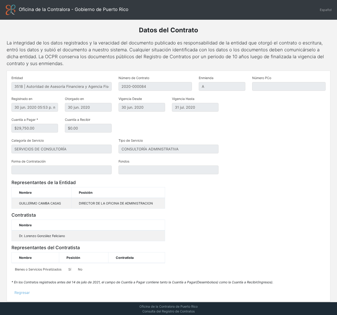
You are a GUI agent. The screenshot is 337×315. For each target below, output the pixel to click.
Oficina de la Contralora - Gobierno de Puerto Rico (72, 9)
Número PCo (261, 78)
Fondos (124, 161)
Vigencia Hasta (183, 99)
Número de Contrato (134, 78)
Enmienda (206, 78)
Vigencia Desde (130, 99)
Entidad (17, 78)
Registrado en (21, 99)
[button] (325, 9)
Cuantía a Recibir (77, 120)
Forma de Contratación (28, 161)
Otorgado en (74, 99)
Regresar (22, 292)
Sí (69, 269)
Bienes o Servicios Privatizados (38, 269)
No (79, 269)
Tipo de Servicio (131, 140)
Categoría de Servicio (27, 140)
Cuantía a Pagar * (24, 120)
